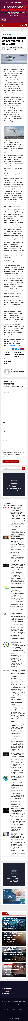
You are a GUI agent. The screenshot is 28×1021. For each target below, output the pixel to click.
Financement (20, 1009)
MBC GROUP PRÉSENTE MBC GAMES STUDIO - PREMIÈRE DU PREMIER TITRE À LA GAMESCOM (17, 835)
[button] (20, 25)
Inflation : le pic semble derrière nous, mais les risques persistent (13, 968)
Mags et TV (14, 1014)
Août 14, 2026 (8, 957)
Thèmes (11, 1018)
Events (21, 1014)
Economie (11, 964)
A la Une (4, 34)
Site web (5, 441)
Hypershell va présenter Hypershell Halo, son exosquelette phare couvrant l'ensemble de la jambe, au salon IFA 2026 (17, 812)
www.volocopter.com (14, 345)
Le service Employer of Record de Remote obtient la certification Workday (16, 702)
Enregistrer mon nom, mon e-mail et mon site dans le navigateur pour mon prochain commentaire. (14, 454)
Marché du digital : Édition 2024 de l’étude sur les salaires (19, 356)
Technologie (7, 1014)
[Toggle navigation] (11, 25)
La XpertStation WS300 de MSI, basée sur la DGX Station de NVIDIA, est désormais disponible (17, 567)
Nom (4, 422)
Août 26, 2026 (8, 926)
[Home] (2, 25)
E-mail (5, 431)
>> (8, 857)
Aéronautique (10, 34)
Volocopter (19, 49)
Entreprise (13, 1009)
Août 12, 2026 (8, 972)
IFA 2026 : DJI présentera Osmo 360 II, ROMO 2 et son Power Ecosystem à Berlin (17, 756)
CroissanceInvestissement (15, 47)
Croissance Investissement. (17, 1004)
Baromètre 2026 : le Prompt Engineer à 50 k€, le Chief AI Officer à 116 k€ (13, 921)
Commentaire (6, 392)
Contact (17, 1018)
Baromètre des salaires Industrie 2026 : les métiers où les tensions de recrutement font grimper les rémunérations (13, 934)
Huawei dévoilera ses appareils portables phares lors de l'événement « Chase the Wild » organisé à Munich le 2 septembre (17, 591)
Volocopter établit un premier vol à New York (14, 41)
